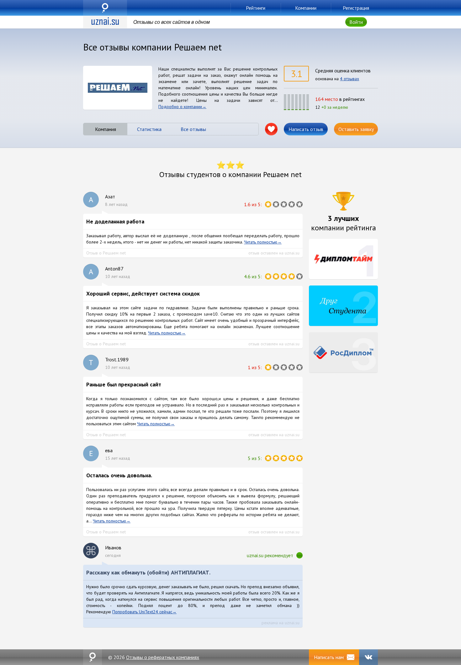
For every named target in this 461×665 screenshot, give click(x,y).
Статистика (149, 129)
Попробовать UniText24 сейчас (142, 612)
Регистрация (356, 8)
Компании (305, 8)
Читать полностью (260, 242)
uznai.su (105, 8)
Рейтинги (255, 8)
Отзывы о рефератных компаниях (162, 657)
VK (368, 657)
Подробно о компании (180, 106)
